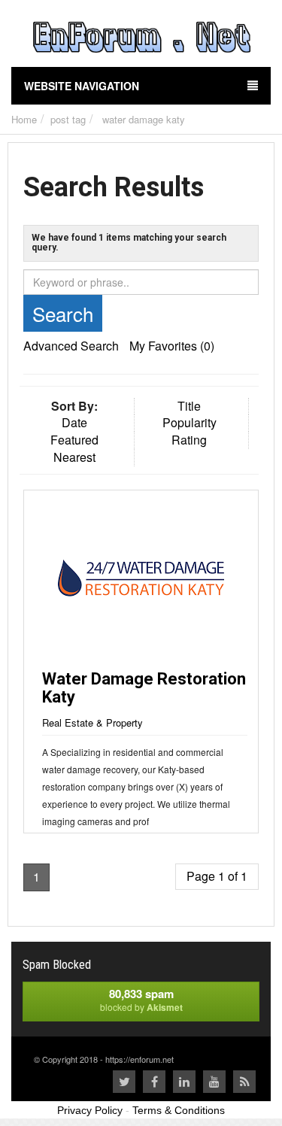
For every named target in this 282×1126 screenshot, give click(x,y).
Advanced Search (71, 345)
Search (62, 313)
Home (24, 119)
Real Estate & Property (92, 722)
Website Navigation (81, 85)
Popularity (189, 422)
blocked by (141, 999)
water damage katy (143, 119)
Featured (74, 439)
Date (74, 422)
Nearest (74, 457)
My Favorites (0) (171, 345)
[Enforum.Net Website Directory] (141, 39)
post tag (68, 119)
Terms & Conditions (178, 1110)
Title (189, 405)
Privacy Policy (90, 1110)
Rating (189, 439)
